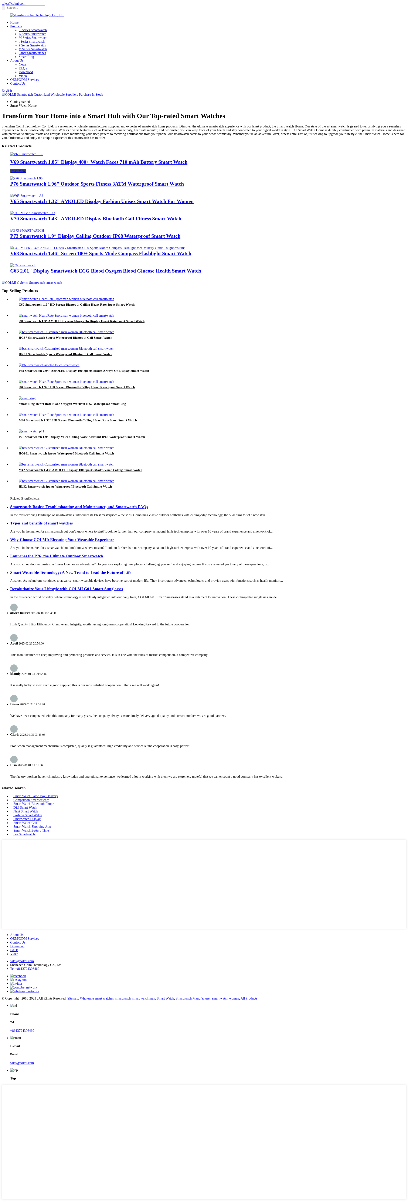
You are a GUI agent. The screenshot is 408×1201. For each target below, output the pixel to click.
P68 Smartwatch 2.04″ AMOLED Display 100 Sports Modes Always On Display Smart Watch (84, 370)
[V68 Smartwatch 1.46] (97, 248)
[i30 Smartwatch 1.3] (66, 315)
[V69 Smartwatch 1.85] (26, 154)
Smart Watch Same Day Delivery (35, 796)
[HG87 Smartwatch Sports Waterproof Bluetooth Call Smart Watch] (66, 332)
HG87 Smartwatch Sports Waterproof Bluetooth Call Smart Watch (65, 337)
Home (14, 22)
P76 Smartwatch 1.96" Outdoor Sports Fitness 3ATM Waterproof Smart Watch (97, 184)
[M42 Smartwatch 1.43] (66, 464)
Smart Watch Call (25, 823)
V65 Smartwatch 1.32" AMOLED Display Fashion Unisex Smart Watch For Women (102, 201)
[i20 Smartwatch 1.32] (66, 381)
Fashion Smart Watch (27, 815)
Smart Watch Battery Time (31, 830)
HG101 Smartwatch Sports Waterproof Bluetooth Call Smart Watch (66, 453)
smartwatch (123, 998)
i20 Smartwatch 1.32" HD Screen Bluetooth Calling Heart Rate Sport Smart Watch (77, 387)
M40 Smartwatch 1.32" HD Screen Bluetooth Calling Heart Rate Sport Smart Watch (78, 420)
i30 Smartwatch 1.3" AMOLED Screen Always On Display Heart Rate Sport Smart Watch (81, 321)
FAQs (23, 68)
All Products (249, 998)
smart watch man (143, 998)
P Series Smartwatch (32, 45)
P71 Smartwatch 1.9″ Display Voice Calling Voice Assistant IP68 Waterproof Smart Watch (82, 437)
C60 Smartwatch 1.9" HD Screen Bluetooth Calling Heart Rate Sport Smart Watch (77, 304)
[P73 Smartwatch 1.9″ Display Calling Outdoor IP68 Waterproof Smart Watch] (27, 230)
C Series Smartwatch (33, 30)
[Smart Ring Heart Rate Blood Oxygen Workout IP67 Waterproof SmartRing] (27, 398)
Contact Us (17, 83)
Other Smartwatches (32, 53)
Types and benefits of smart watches (41, 523)
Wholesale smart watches (97, 998)
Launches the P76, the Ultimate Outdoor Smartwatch (56, 556)
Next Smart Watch (25, 811)
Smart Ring (26, 57)
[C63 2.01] (22, 265)
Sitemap (72, 998)
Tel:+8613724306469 (24, 968)
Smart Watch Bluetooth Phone (33, 803)
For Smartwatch (24, 834)
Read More (18, 171)
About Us (16, 60)
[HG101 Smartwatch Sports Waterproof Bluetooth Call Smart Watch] (66, 448)
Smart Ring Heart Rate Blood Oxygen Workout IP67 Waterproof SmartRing (72, 403)
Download (26, 72)
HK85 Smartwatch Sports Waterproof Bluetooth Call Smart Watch (65, 354)
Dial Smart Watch (25, 807)
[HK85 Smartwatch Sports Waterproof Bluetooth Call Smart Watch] (66, 348)
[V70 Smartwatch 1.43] (32, 213)
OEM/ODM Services (24, 79)
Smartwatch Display (27, 819)
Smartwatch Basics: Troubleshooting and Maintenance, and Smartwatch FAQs (79, 507)
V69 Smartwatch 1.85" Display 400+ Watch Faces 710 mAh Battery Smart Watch (98, 162)
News (23, 64)
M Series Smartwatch (33, 37)
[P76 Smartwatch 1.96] (26, 178)
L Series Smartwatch (32, 34)
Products (16, 26)
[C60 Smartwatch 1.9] (66, 299)
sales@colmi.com (13, 3)
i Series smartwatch (32, 41)
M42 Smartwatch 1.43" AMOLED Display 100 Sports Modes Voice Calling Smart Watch (80, 470)
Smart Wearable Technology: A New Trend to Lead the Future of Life (70, 572)
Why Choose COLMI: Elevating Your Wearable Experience (62, 539)
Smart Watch (165, 998)
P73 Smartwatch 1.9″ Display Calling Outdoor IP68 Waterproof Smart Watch (95, 236)
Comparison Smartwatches (31, 800)
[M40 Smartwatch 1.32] (66, 415)
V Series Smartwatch (33, 49)
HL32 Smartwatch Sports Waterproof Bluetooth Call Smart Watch (65, 486)
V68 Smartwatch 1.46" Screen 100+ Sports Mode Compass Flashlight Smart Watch (100, 253)
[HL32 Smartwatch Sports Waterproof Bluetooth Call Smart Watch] (66, 481)
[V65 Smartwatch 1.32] (26, 195)
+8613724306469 (22, 1030)
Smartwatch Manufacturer (193, 998)
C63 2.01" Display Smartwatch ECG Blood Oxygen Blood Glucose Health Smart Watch (105, 271)
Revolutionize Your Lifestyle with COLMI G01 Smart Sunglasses (66, 589)
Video (23, 76)
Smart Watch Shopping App (32, 826)
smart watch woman (225, 998)
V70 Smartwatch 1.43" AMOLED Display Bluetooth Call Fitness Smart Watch (95, 218)
